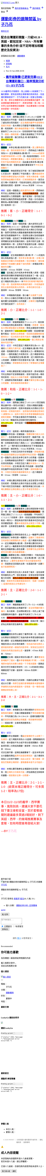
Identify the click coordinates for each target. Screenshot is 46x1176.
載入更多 (5, 914)
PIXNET (11, 1140)
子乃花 (4, 885)
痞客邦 (17, 899)
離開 (14, 1171)
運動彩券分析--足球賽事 (26, 905)
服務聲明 (26, 1142)
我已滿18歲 (6, 1171)
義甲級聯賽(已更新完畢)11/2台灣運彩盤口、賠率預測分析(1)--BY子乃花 (25, 81)
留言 (22, 899)
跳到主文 (5, 31)
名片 (8, 67)
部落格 (9, 64)
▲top (3, 910)
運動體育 (21, 56)
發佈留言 (5, 929)
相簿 (8, 61)
